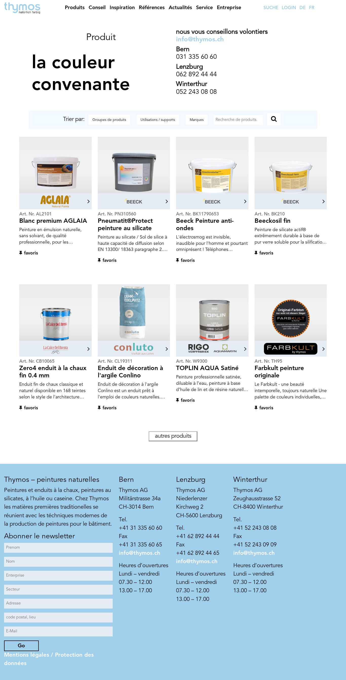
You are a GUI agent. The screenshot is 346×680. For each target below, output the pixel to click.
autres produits (173, 436)
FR (311, 8)
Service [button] (204, 7)
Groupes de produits (109, 120)
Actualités (180, 7)
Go (21, 646)
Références (152, 7)
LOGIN (289, 8)
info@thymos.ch (200, 39)
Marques (197, 120)
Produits (75, 7)
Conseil (97, 7)
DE (302, 8)
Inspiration (122, 7)
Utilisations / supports (158, 120)
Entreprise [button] (229, 7)
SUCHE (270, 8)
